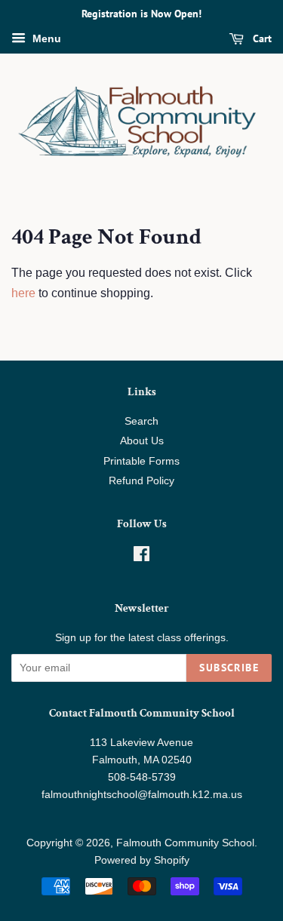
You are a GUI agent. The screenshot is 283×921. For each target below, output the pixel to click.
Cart (261, 38)
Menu (45, 38)
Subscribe (229, 667)
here (23, 293)
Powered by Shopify (141, 860)
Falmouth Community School (185, 843)
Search (141, 421)
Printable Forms (141, 461)
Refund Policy (141, 481)
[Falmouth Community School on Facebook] (141, 557)
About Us (142, 441)
